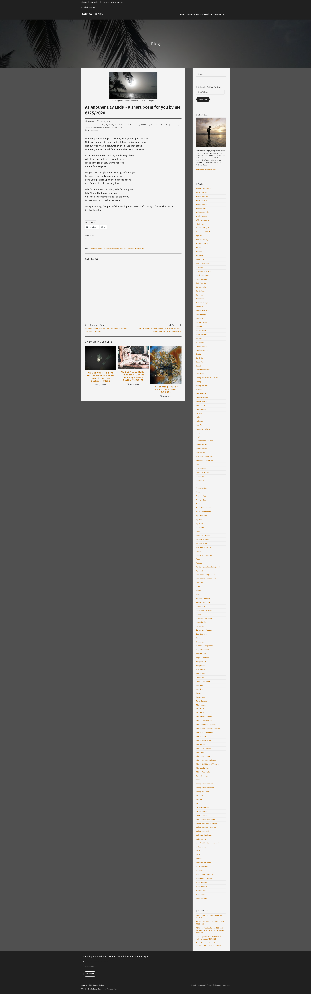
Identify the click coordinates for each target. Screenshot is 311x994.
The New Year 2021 (203, 740)
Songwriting (200, 666)
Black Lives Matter (203, 275)
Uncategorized (201, 815)
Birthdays (199, 267)
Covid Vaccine (201, 334)
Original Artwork (202, 539)
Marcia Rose (201, 476)
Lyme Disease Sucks (203, 472)
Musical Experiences (204, 512)
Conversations (201, 323)
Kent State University (204, 461)
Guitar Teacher (202, 401)
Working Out (201, 890)
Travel (198, 780)
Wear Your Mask (202, 867)
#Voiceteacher (201, 216)
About (193, 985)
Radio (198, 595)
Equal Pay (199, 362)
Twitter (199, 800)
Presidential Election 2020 (206, 579)
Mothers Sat (201, 500)
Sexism (199, 638)
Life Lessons (172, 125)
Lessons (199, 464)
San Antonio (200, 626)
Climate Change (202, 303)
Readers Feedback (203, 603)
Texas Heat (200, 697)
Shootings (200, 642)
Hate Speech (201, 409)
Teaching (199, 685)
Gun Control (200, 405)
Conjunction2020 (202, 311)
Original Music (201, 543)
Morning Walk (201, 496)
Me (197, 484)
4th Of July (200, 224)
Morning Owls (112, 989)
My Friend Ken (201, 516)
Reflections (97, 127)
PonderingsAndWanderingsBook (208, 567)
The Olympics (201, 744)
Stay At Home (201, 673)
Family (198, 382)
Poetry (87, 127)
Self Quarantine (202, 634)
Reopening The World (204, 610)
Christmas (200, 299)
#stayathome (131, 249)
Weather (199, 871)
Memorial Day (201, 488)
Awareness (134, 125)
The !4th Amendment (204, 709)
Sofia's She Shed (202, 658)
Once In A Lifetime (203, 535)
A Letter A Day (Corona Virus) (207, 228)
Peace (198, 551)
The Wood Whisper (203, 768)
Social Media (201, 654)
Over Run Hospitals (203, 547)
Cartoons (199, 295)
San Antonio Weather (204, 630)
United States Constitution (206, 823)
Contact (226, 985)
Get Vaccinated (202, 397)
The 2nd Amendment (204, 721)
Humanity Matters (158, 125)
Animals (199, 252)
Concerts (199, 307)
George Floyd (201, 393)
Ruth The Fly (201, 622)
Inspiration (200, 437)
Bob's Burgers (201, 279)
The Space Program (203, 748)
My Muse (199, 524)
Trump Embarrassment (205, 788)
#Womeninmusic (202, 220)
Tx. (197, 804)
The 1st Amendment (204, 717)
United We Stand (202, 831)
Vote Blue (199, 859)
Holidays (199, 421)
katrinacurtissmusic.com (206, 170)
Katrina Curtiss (92, 14)
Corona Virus (201, 330)
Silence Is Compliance (204, 646)
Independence (201, 433)
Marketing (200, 480)
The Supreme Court (203, 756)
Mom (198, 492)
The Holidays (201, 737)
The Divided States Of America (208, 729)
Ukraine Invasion (202, 808)
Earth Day (200, 358)
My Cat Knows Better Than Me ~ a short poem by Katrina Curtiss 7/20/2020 (133, 376)
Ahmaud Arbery (202, 240)
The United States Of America (207, 764)
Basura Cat (200, 259)
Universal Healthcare (204, 835)
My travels (200, 528)
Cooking (199, 327)
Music (198, 504)
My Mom (199, 520)
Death (198, 354)
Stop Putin (200, 677)
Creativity (200, 342)
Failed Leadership (203, 370)
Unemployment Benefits (205, 819)
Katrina (91, 122)
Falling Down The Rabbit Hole (207, 378)
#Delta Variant (202, 192)
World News (200, 894)
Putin (198, 587)
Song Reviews (201, 662)
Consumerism (201, 315)
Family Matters (202, 386)
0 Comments (93, 130)
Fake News (200, 374)
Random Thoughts (203, 599)
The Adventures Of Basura (206, 725)
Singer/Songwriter (203, 650)
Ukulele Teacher (202, 811)
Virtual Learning (202, 847)
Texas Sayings (201, 701)
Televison (199, 689)
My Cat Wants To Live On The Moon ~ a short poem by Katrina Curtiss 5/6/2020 (100, 377)
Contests (199, 319)
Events (209, 985)
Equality (199, 366)
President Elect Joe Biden (205, 575)
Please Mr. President (204, 555)
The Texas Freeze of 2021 (206, 760)
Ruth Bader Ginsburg (204, 618)
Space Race (200, 669)
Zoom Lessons (201, 898)
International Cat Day (204, 441)
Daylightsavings (202, 350)
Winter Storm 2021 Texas (205, 874)
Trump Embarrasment (204, 784)
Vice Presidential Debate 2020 (207, 843)
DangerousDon (201, 346)
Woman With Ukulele (204, 878)
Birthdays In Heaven (204, 271)
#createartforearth (95, 125)
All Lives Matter (202, 244)
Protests (199, 583)
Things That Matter (112, 127)
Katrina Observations (204, 457)
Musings (217, 985)
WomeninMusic (202, 886)
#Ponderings (201, 208)
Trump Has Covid (202, 792)
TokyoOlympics (202, 776)
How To (199, 425)
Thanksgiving (201, 705)
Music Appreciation (203, 508)
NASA (198, 532)
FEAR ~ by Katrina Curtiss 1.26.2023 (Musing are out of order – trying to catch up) (210, 930)
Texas (198, 693)
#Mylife (123, 249)
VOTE (198, 851)
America (124, 125)
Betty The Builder (203, 263)
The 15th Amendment (204, 713)
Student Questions (203, 681)
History (199, 413)
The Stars (200, 752)
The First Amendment (204, 733)
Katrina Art (200, 453)
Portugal (199, 571)
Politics (199, 563)
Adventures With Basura (205, 232)
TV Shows (199, 796)
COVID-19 (144, 125)
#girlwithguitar (112, 125)
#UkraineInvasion (203, 212)
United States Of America (206, 827)
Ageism (199, 236)
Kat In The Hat (201, 445)
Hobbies (199, 417)
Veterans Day (201, 839)
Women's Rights (202, 882)
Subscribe (203, 99)
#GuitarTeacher (202, 200)
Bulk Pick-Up (201, 283)
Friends (199, 390)
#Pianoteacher (202, 204)
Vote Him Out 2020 (203, 863)
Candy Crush (201, 291)
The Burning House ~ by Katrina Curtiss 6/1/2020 (165, 389)
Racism (199, 591)
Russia (198, 614)
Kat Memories (201, 449)
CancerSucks (201, 287)
